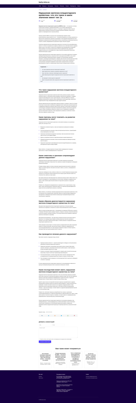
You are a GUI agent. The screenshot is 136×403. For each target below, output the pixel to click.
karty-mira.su (44, 2)
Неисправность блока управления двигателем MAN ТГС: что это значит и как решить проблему (64, 385)
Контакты (40, 376)
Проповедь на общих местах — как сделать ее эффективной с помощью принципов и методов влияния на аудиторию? (64, 390)
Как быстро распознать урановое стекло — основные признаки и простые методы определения (91, 356)
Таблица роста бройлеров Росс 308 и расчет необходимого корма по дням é (64, 381)
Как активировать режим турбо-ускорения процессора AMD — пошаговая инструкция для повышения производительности (63, 377)
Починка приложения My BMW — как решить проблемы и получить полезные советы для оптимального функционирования (60, 356)
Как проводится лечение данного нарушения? (51, 78)
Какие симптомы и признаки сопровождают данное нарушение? (54, 73)
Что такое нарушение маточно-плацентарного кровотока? (53, 69)
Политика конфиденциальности (91, 376)
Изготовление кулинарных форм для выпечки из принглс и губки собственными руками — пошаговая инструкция (45, 357)
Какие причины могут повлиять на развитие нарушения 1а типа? (55, 71)
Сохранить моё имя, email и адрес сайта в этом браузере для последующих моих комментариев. (56, 339)
